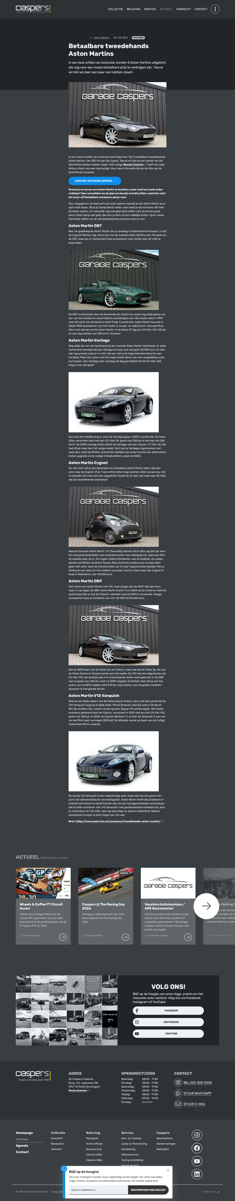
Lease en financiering (134, 1143)
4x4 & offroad (94, 1143)
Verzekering (128, 1149)
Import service (129, 1165)
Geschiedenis (165, 1138)
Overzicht (57, 1138)
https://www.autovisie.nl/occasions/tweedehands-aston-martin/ (118, 821)
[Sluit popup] (168, 1170)
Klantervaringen (166, 1143)
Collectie (115, 9)
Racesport (92, 1138)
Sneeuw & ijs (94, 1149)
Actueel (166, 9)
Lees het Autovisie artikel (93, 180)
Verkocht (183, 9)
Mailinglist (163, 1149)
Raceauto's (57, 1143)
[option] (43, 906)
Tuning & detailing (132, 1160)
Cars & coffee (94, 1154)
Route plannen (78, 1090)
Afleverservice (130, 1154)
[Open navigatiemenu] (215, 9)
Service (150, 9)
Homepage (24, 1133)
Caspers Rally (94, 1160)
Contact (201, 9)
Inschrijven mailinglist (148, 1189)
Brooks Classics (134, 164)
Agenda (22, 1145)
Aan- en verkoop (131, 1138)
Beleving (133, 9)
